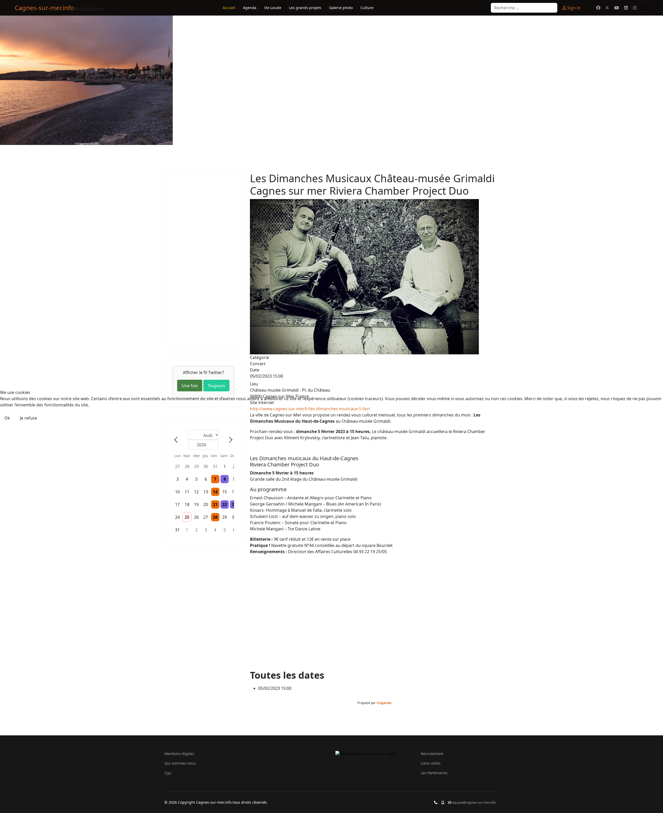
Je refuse (28, 418)
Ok (7, 418)
